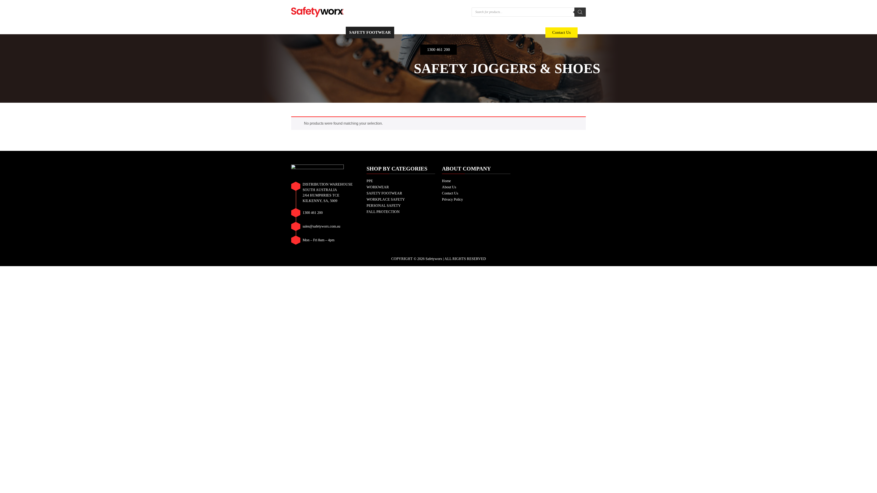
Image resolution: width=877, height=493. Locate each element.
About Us (449, 187)
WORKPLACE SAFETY (421, 32)
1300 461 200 (438, 49)
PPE (303, 32)
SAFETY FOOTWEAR (370, 32)
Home (446, 181)
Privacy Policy (452, 199)
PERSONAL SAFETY (471, 32)
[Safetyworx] (317, 11)
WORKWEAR (328, 32)
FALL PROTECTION (518, 32)
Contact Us (561, 32)
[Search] (580, 12)
